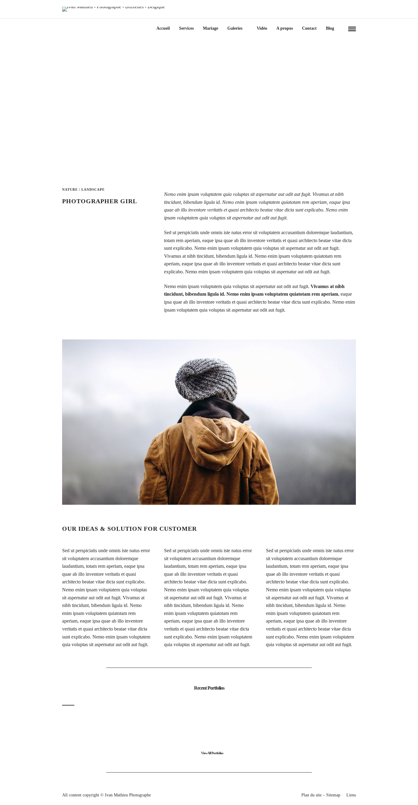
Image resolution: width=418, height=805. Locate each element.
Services (186, 28)
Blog (330, 28)
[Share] (342, 29)
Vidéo (262, 28)
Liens (351, 795)
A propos (284, 28)
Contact (309, 28)
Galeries (234, 28)
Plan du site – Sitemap (320, 795)
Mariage (210, 28)
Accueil (163, 28)
